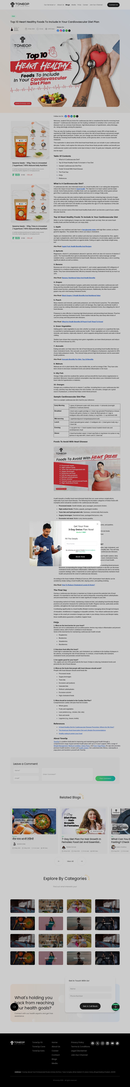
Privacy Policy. (81, 551)
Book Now (80, 556)
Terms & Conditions (90, 550)
